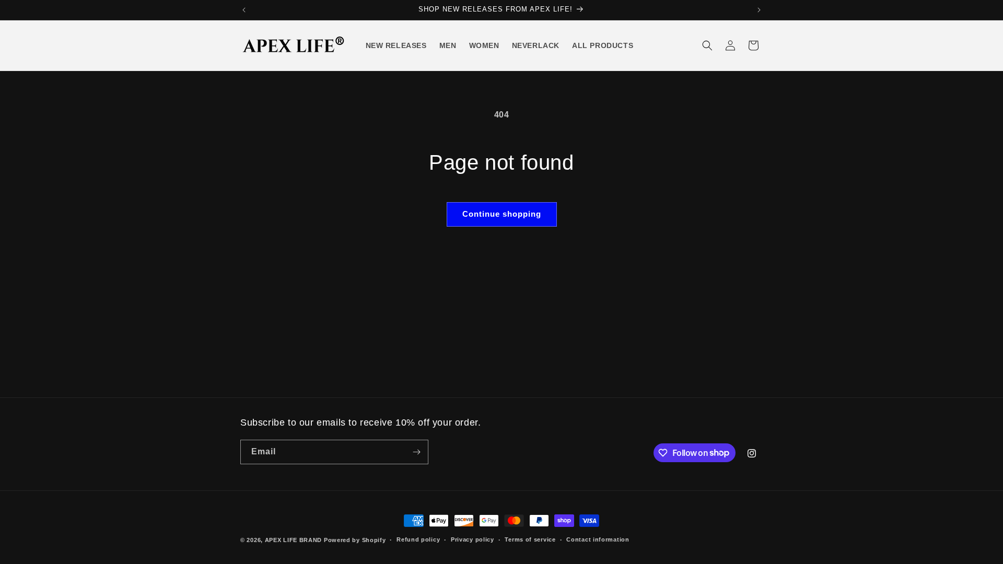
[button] (707, 45)
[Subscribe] (416, 452)
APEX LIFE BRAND (293, 540)
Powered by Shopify (355, 540)
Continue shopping (501, 213)
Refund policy (418, 539)
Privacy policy (472, 539)
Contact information (597, 539)
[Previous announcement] (243, 10)
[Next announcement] (759, 10)
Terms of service (530, 539)
